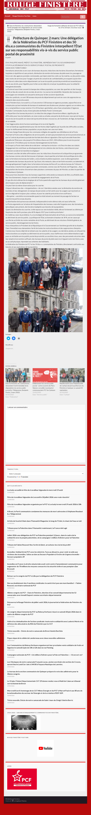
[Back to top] (86, 810)
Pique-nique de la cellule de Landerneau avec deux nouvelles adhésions (36, 638)
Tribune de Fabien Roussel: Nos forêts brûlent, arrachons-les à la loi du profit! (39, 545)
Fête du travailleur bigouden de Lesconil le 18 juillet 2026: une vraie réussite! (38, 497)
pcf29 (9, 57)
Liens (34, 16)
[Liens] (22, 779)
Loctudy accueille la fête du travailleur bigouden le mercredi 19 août (35, 490)
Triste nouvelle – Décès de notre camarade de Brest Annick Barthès (35, 631)
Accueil (7, 16)
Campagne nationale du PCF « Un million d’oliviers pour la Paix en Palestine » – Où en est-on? (45, 655)
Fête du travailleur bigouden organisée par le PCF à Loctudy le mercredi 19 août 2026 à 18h (44, 504)
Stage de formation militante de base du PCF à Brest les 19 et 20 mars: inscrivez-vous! (66, 26)
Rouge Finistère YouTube (21, 16)
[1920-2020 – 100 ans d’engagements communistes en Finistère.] (24, 722)
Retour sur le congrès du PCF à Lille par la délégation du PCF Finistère (35, 576)
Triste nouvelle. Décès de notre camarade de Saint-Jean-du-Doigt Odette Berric (40, 700)
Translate (24, 477)
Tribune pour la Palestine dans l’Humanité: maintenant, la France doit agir (37, 528)
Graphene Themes (21, 801)
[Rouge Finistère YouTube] (45, 748)
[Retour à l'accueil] (45, 7)
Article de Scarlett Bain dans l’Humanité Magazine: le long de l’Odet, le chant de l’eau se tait (44, 521)
